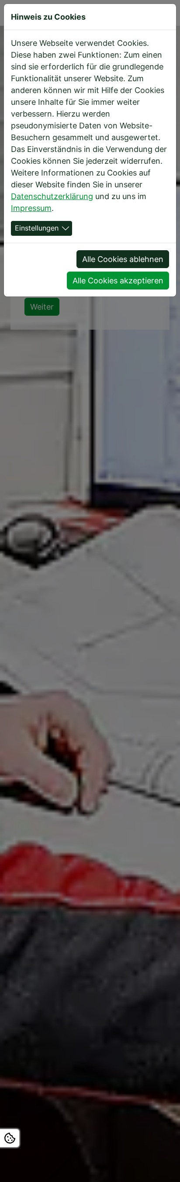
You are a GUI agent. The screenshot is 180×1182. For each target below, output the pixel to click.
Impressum (31, 208)
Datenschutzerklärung (52, 196)
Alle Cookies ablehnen (122, 259)
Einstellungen (37, 228)
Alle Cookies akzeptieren (118, 280)
